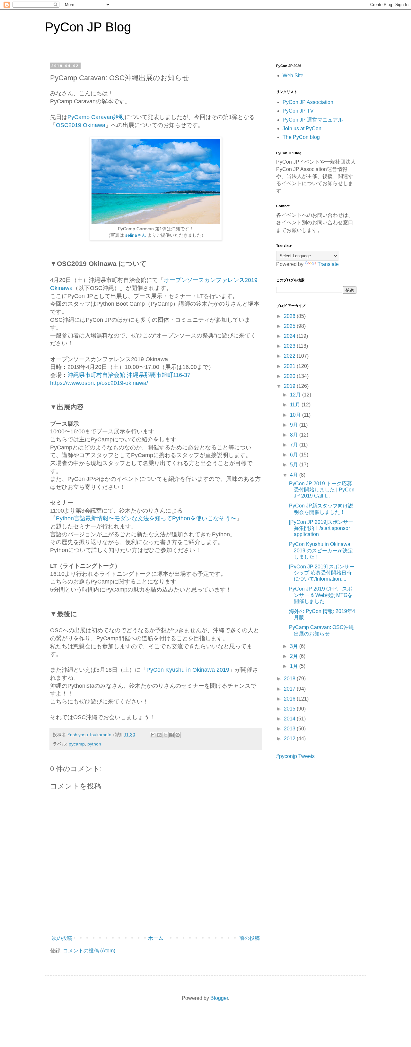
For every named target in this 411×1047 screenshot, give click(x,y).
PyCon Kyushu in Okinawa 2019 (187, 670)
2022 (290, 356)
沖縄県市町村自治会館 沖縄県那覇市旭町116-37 (128, 375)
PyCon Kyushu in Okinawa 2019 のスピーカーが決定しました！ (321, 550)
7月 (294, 444)
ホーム (155, 938)
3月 (294, 646)
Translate (328, 264)
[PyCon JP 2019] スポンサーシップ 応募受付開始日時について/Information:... (321, 573)
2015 (290, 708)
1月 (294, 666)
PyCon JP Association (308, 102)
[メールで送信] (153, 735)
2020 (290, 376)
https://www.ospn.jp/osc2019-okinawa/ (99, 383)
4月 (294, 475)
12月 (296, 394)
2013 (290, 728)
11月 (296, 404)
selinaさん (135, 235)
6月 (294, 454)
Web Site (293, 75)
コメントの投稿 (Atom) (89, 950)
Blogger (219, 998)
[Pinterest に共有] (177, 735)
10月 (296, 415)
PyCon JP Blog (88, 27)
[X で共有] (165, 735)
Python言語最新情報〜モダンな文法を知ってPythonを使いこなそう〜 (146, 518)
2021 (290, 366)
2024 (290, 336)
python (94, 743)
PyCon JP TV (298, 111)
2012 (290, 738)
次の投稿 (62, 938)
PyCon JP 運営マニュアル (313, 120)
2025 (290, 326)
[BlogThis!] (159, 735)
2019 (290, 386)
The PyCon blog (301, 137)
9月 (294, 425)
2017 (290, 689)
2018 (290, 678)
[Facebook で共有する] (171, 735)
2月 (294, 656)
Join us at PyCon (302, 128)
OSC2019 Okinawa (80, 125)
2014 (290, 718)
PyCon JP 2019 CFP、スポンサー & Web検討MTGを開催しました (321, 595)
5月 (294, 464)
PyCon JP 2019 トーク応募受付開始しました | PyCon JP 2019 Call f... (321, 489)
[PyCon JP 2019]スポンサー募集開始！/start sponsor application (321, 528)
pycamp (77, 743)
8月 (294, 435)
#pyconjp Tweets (295, 756)
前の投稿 (249, 938)
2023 (290, 346)
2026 (290, 316)
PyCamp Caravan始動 (96, 117)
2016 (290, 699)
